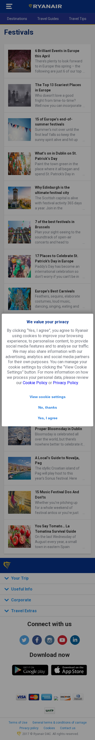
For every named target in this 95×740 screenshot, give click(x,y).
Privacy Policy (65, 382)
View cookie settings (48, 397)
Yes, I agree (48, 418)
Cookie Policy (35, 382)
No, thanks (47, 407)
